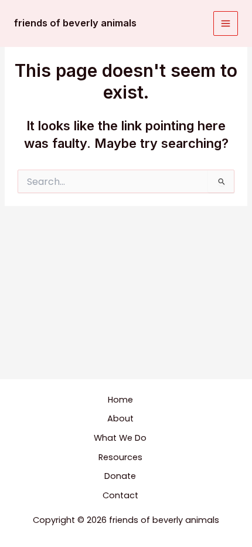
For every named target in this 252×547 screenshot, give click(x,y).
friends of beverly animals (75, 23)
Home (120, 400)
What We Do (120, 438)
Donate (120, 476)
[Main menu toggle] (225, 23)
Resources (120, 457)
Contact (120, 495)
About (120, 418)
